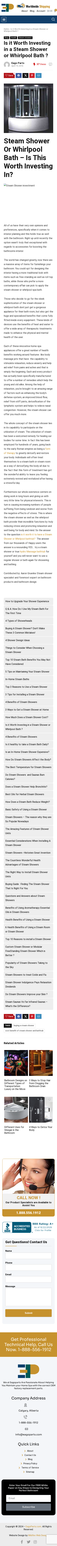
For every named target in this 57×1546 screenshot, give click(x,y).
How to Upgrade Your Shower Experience (27, 601)
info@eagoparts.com (28, 1434)
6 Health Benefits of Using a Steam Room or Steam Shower (27, 929)
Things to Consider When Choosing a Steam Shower (24, 650)
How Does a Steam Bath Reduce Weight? (27, 801)
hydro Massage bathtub (32, 551)
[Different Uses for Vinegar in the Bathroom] (16, 1098)
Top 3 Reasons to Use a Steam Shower (26, 686)
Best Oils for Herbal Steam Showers (24, 794)
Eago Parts (17, 63)
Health (13, 38)
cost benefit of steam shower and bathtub (24, 1031)
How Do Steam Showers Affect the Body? (28, 759)
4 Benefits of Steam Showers (21, 702)
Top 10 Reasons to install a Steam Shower (28, 939)
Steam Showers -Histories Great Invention (27, 852)
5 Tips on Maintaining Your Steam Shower (27, 671)
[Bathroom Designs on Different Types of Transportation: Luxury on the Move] (16, 1052)
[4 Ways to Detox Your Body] (41, 1098)
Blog (6, 38)
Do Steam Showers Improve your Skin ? (26, 994)
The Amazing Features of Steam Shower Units (27, 831)
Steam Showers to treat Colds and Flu (25, 974)
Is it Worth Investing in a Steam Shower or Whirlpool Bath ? (27, 727)
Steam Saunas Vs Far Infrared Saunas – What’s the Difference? (26, 1004)
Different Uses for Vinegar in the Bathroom (14, 1130)
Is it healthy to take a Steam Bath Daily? (27, 744)
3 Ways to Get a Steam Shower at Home (27, 709)
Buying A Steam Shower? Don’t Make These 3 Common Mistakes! (25, 630)
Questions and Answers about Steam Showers (25, 898)
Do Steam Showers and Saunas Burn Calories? (25, 777)
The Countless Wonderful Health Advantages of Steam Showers (22, 862)
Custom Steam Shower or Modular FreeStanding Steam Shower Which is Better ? (25, 951)
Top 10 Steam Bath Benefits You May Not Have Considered (27, 661)
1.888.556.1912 (28, 1213)
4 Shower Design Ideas (17, 640)
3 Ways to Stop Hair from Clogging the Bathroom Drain (39, 1083)
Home (6, 29)
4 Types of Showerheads (18, 620)
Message (10, 1286)
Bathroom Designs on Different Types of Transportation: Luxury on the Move (15, 1085)
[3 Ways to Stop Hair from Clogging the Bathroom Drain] (41, 1052)
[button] (4, 19)
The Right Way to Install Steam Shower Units (26, 874)
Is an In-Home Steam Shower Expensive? (27, 752)
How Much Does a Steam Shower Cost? (26, 717)
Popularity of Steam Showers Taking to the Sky (26, 965)
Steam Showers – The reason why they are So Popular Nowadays (28, 819)
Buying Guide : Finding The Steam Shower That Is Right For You (27, 886)
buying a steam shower (24, 1025)
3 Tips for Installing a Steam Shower (24, 694)
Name (8, 1251)
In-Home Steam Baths (17, 679)
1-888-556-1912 (34, 1349)
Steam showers (25, 38)
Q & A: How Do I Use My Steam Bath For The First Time (26, 611)
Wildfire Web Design (38, 1535)
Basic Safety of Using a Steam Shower (26, 809)
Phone (8, 1262)
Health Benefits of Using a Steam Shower (27, 919)
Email (8, 1274)
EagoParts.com (33, 1526)
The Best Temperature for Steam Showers (28, 767)
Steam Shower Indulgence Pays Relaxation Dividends (28, 984)
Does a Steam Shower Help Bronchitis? (26, 786)
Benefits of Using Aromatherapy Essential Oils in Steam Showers (27, 910)
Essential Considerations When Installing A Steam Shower (27, 843)
